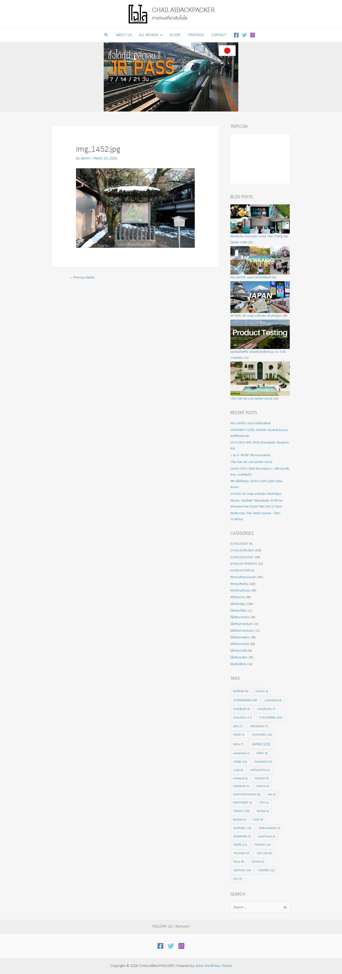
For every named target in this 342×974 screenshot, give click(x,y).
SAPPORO (242, 828)
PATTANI (263, 811)
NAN (272, 794)
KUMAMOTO (263, 762)
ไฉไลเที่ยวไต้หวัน (238, 664)
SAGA (258, 820)
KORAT (262, 753)
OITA (264, 802)
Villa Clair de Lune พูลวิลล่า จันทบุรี (251, 399)
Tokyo (238, 861)
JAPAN (261, 744)
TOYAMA (257, 861)
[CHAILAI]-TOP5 (240, 571)
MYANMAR (240, 778)
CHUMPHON (266, 709)
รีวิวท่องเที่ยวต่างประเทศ (243, 577)
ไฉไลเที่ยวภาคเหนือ (239, 644)
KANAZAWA (241, 753)
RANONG (239, 820)
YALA (237, 879)
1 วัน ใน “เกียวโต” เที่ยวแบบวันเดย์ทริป (250, 455)
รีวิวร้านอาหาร (237, 597)
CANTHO (261, 691)
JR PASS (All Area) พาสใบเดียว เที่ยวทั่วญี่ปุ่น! (255, 316)
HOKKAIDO (262, 735)
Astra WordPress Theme (213, 966)
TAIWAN (263, 845)
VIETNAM (242, 870)
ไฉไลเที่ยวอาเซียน (239, 657)
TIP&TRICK (196, 35)
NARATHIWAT (242, 802)
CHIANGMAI (245, 700)
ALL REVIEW (148, 35)
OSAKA (241, 811)
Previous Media (81, 278)
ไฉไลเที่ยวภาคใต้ (238, 651)
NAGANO (262, 778)
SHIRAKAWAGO (269, 828)
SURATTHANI (266, 836)
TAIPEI (240, 845)
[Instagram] (252, 35)
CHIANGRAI (273, 700)
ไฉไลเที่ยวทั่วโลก (238, 611)
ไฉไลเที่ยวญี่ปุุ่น (237, 604)
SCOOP (174, 35)
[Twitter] (244, 35)
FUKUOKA (242, 718)
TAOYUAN (264, 853)
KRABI (240, 762)
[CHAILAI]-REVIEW (242, 551)
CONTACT (218, 35)
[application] (160, 35)
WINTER (266, 870)
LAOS (238, 770)
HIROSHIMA (259, 726)
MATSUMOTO (260, 770)
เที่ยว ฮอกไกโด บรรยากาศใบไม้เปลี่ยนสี (250, 277)
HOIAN (239, 735)
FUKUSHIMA (270, 718)
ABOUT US (124, 35)
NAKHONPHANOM (246, 795)
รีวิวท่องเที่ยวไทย (239, 584)
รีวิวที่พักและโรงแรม (240, 591)
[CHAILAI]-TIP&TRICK (243, 564)
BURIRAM (240, 691)
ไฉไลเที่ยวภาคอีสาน (240, 637)
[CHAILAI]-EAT (239, 544)
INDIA (238, 744)
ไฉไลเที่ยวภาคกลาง (240, 617)
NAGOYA (262, 786)
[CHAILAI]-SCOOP (241, 557)
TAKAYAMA (241, 853)
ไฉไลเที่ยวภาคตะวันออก (242, 631)
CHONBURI (241, 709)
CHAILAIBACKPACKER (183, 10)
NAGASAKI (241, 786)
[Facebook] (236, 35)
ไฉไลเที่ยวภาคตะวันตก (241, 624)
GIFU (238, 726)
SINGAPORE (242, 836)
